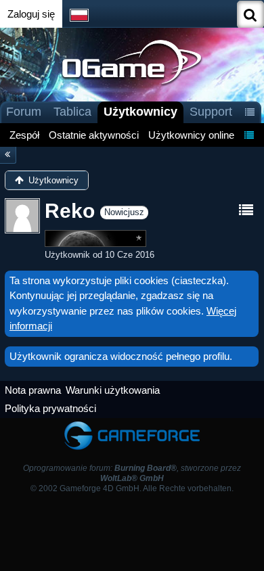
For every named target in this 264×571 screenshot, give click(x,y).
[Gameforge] (132, 424)
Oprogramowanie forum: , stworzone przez (132, 473)
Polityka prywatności (50, 408)
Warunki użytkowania (113, 390)
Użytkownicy (140, 111)
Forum (23, 111)
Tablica (72, 111)
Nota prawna (33, 390)
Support (211, 111)
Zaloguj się (31, 14)
